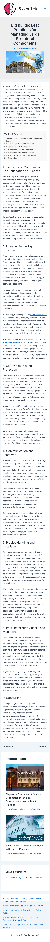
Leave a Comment (13, 809)
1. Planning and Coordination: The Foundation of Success (25, 139)
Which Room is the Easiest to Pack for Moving (23, 906)
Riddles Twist (28, 8)
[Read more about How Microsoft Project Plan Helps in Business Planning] (25, 828)
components (31, 703)
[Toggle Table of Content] (41, 134)
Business (24, 809)
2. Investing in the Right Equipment (20, 144)
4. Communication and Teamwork (19, 150)
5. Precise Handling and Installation (20, 152)
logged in (21, 877)
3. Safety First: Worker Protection (19, 147)
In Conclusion (11, 158)
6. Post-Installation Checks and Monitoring (23, 155)
